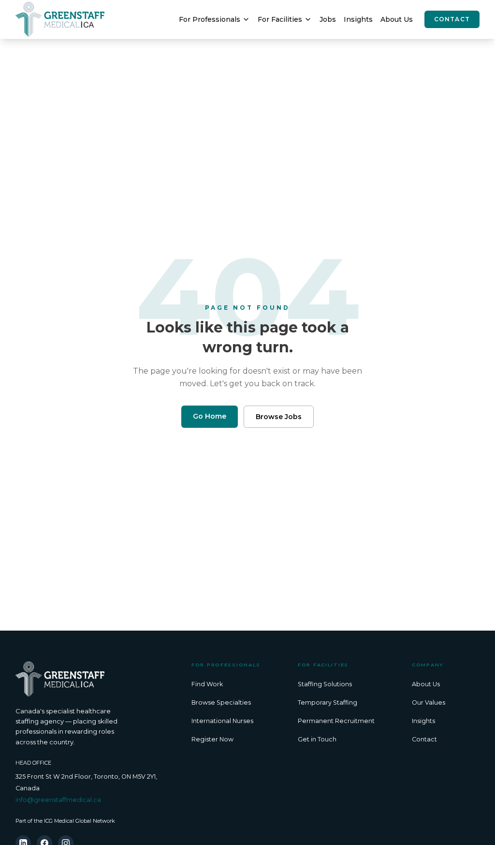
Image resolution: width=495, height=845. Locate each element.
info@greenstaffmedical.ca (58, 799)
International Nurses (222, 720)
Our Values (428, 702)
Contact (452, 19)
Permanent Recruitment (336, 720)
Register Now (212, 739)
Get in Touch (317, 739)
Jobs (328, 19)
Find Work (207, 684)
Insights (358, 19)
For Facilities (280, 19)
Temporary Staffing (327, 702)
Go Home (209, 416)
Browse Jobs (279, 416)
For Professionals (209, 19)
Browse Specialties (221, 702)
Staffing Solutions (325, 684)
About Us (396, 19)
